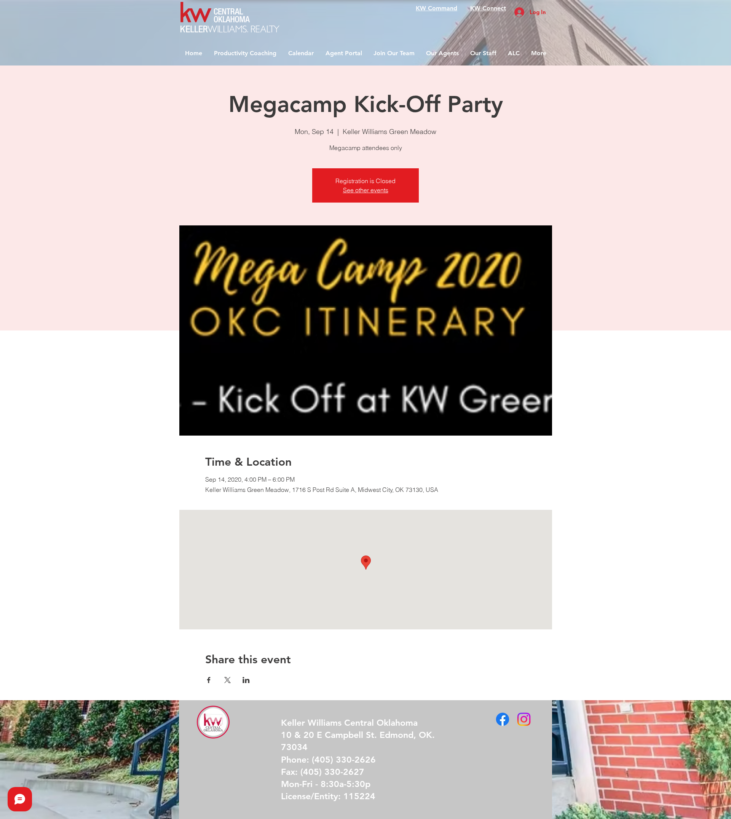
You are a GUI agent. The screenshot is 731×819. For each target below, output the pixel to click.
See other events (365, 190)
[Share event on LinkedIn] (246, 680)
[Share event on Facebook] (208, 680)
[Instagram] (524, 719)
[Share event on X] (227, 680)
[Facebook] (502, 719)
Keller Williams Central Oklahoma (349, 722)
